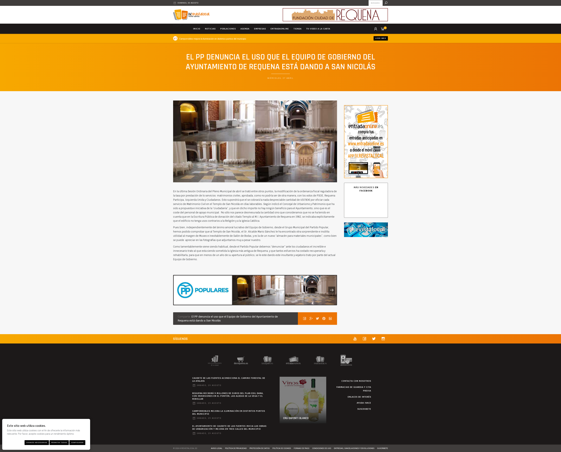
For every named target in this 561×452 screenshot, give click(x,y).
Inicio (196, 28)
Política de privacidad (236, 448)
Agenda (244, 28)
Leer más (380, 38)
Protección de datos (260, 448)
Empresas (260, 28)
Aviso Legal (216, 448)
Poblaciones (228, 28)
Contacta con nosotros (356, 381)
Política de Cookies (281, 448)
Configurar (77, 442)
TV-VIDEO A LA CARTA (318, 28)
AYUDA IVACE (364, 403)
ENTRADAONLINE (280, 28)
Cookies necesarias (36, 442)
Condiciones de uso (321, 448)
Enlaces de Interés (359, 397)
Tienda (298, 28)
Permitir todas (59, 442)
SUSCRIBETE (364, 409)
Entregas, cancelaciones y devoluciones (354, 448)
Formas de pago (301, 448)
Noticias (210, 28)
